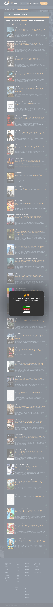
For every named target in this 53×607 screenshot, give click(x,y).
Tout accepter (26, 306)
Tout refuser (26, 309)
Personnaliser (26, 311)
